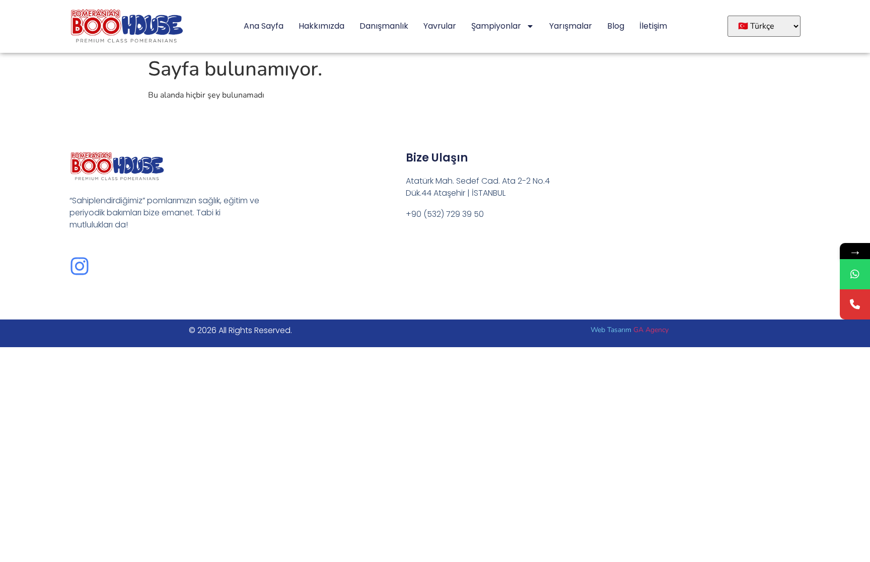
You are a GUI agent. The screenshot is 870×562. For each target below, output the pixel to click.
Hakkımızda (321, 26)
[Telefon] (855, 304)
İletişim (653, 26)
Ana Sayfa (263, 26)
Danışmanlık (383, 26)
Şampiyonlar (496, 26)
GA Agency (651, 330)
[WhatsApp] (855, 274)
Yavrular (439, 26)
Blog (615, 26)
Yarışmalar (570, 26)
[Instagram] (79, 266)
